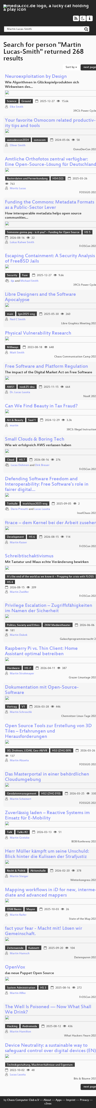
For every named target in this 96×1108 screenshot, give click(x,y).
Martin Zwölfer (19, 592)
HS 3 (43, 987)
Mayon (30, 909)
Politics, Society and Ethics (23, 625)
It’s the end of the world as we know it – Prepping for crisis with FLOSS (50, 576)
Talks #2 (22, 832)
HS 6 (32, 537)
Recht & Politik (16, 870)
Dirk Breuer (42, 465)
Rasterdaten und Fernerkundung (27, 178)
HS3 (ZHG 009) (61, 750)
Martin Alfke (18, 993)
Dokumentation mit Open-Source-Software (42, 690)
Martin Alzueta (19, 760)
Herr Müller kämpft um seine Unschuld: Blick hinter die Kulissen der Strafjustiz (47, 854)
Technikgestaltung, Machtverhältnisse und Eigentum (40, 1065)
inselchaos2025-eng (35, 503)
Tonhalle (12, 503)
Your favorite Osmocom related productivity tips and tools (50, 123)
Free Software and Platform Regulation (46, 366)
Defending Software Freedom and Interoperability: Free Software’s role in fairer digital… (46, 484)
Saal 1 (32, 420)
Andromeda (29, 1026)
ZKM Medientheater (57, 625)
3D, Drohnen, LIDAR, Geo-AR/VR (27, 750)
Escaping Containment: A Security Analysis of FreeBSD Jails (50, 258)
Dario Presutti (19, 509)
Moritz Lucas (18, 188)
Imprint (70, 1100)
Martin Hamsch (19, 953)
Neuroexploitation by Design (36, 77)
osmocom (40, 140)
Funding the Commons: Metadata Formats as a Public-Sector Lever (49, 205)
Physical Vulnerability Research (38, 333)
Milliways (12, 347)
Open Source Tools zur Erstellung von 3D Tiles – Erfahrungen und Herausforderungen (48, 731)
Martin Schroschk (21, 712)
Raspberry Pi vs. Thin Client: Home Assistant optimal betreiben (41, 651)
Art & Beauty (15, 420)
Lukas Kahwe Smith (22, 242)
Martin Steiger (19, 876)
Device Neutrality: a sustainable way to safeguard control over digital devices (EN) (50, 1048)
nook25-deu (27, 387)
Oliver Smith (17, 145)
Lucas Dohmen (20, 465)
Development (15, 537)
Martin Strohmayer (22, 673)
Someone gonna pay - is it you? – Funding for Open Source (43, 232)
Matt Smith (17, 352)
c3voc (48, 1103)
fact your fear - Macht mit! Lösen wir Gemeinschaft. (43, 931)
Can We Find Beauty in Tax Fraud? (41, 406)
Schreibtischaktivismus (29, 556)
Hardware (13, 668)
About (47, 1100)
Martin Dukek (18, 635)
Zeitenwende (15, 948)
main (10, 314)
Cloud (10, 460)
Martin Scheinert (20, 799)
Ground (26, 101)
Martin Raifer (18, 915)
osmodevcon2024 (18, 140)
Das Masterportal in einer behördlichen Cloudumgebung (47, 777)
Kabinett (33, 948)
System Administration (21, 987)
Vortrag (12, 706)
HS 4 (10, 582)
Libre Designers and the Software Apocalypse (40, 297)
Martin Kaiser (18, 542)
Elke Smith (16, 107)
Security (12, 275)
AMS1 (11, 387)
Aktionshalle (38, 870)
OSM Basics (14, 909)
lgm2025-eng (26, 314)
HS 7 (22, 460)
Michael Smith (29, 281)
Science (12, 101)
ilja (12, 281)
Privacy (84, 1100)
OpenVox (15, 967)
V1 (23, 706)
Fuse (25, 275)
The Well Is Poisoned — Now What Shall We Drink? (48, 1009)
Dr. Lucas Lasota (20, 392)
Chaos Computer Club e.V (23, 1100)
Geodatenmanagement (21, 793)
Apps (59, 1100)
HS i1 (28, 668)
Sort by (70, 67)
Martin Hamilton (20, 1031)
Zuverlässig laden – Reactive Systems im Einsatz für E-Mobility (47, 815)
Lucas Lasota (42, 509)
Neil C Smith (17, 319)
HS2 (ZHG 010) (51, 793)
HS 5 (87, 232)
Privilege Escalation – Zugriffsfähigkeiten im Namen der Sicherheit (48, 608)
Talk (9, 832)
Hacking (12, 1026)
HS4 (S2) (57, 178)
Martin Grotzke (19, 837)
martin (14, 425)
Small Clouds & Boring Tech (34, 439)
